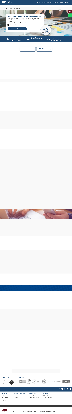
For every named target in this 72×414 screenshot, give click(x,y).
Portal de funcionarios (34, 395)
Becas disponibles (5, 397)
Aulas (16, 395)
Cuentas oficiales (52, 389)
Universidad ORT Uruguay (5, 410)
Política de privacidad (67, 405)
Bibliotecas (17, 399)
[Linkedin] (64, 389)
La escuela (38, 2)
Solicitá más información (17, 29)
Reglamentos (32, 399)
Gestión (16, 397)
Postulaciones (56, 2)
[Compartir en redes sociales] (59, 10)
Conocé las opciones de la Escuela (45, 268)
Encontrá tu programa (45, 2)
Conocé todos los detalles (18, 231)
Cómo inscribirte (5, 399)
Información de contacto (47, 397)
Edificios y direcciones (47, 395)
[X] (59, 389)
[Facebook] (56, 389)
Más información (55, 213)
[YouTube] (67, 389)
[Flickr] (70, 389)
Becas (51, 2)
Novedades (61, 2)
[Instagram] (62, 389)
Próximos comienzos (5, 395)
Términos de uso (59, 405)
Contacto (66, 2)
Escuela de (18, 2)
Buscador (70, 2)
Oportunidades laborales (34, 397)
